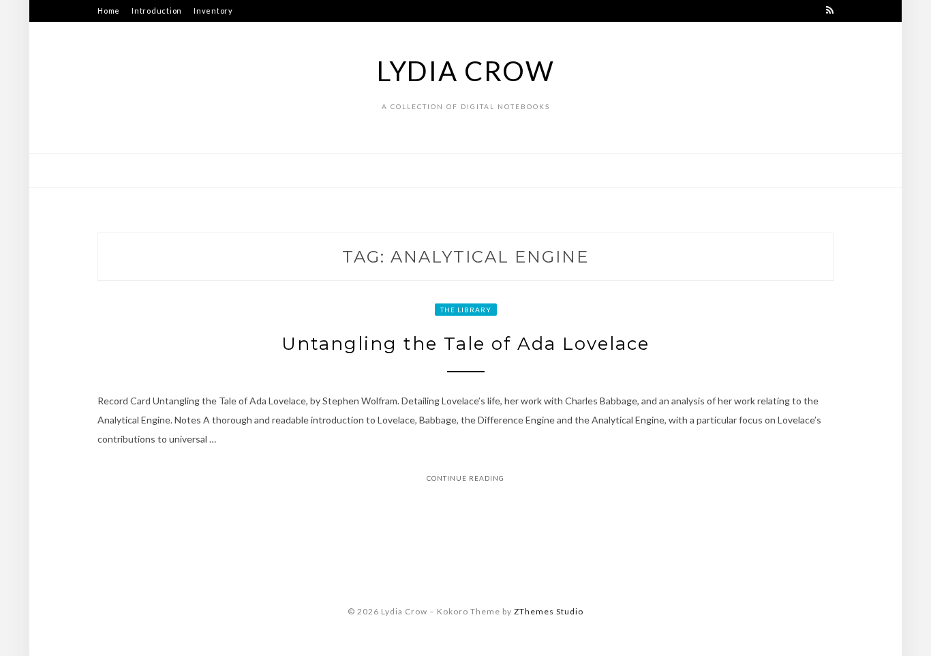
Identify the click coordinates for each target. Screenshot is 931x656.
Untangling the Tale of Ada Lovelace (465, 344)
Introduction (157, 10)
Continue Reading (465, 478)
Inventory (213, 10)
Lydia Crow (466, 71)
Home (108, 10)
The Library (465, 309)
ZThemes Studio (548, 611)
